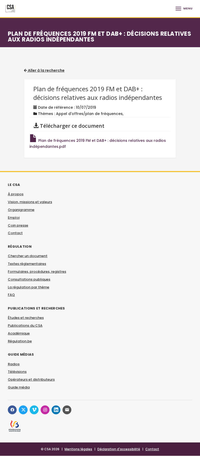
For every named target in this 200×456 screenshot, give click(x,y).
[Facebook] (12, 409)
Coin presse (18, 225)
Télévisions (17, 371)
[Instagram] (45, 409)
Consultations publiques (29, 279)
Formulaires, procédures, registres (37, 271)
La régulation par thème (28, 287)
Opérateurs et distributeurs (31, 379)
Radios (14, 364)
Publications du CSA (25, 325)
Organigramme (21, 209)
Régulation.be (20, 341)
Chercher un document (27, 255)
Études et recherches (26, 317)
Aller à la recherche (46, 70)
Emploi (14, 217)
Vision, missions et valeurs (30, 201)
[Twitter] (23, 409)
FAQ (11, 294)
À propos (15, 194)
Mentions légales (78, 449)
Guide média (19, 387)
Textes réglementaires (27, 263)
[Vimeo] (34, 409)
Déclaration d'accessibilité (118, 449)
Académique (19, 333)
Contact (15, 232)
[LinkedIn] (56, 409)
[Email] (67, 409)
